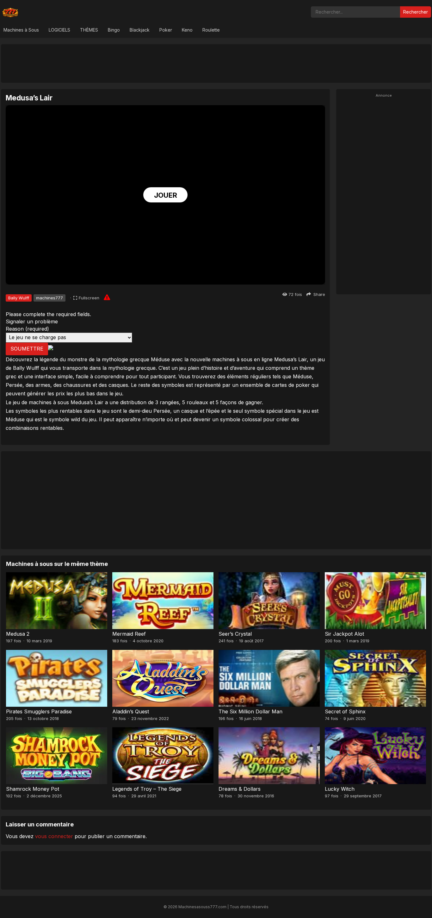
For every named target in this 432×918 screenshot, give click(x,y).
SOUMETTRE (26, 348)
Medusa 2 (17, 634)
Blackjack (140, 30)
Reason (27, 329)
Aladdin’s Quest (130, 711)
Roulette (211, 30)
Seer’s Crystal (235, 634)
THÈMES (89, 30)
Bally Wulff (18, 297)
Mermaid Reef (129, 634)
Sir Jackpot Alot (344, 634)
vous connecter (54, 836)
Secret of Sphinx (345, 711)
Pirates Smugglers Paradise (39, 711)
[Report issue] (107, 297)
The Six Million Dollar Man (250, 711)
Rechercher (415, 12)
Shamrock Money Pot (32, 789)
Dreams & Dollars (240, 789)
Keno (187, 30)
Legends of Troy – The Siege (147, 789)
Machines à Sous (21, 30)
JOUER (165, 195)
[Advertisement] (216, 63)
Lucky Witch (340, 789)
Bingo (114, 30)
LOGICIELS (59, 30)
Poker (165, 30)
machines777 (49, 297)
